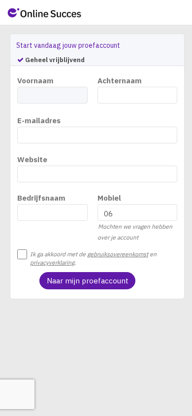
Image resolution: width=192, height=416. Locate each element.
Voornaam (35, 80)
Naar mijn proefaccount (87, 280)
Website (32, 159)
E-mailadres (39, 120)
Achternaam (119, 80)
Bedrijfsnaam (41, 198)
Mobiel (109, 198)
